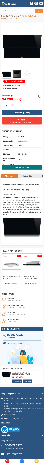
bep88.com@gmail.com (13, 418)
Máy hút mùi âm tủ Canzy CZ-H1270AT (31, 278)
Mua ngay (21, 121)
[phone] (7, 463)
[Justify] (39, 11)
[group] (22, 46)
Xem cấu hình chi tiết (22, 167)
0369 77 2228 (14, 445)
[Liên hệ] (36, 463)
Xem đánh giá (7, 95)
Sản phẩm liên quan (13, 251)
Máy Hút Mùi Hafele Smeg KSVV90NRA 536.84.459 (21, 374)
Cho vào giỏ (17, 381)
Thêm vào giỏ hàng (22, 113)
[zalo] (22, 463)
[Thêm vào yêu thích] (40, 96)
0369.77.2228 (9, 415)
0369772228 (15, 334)
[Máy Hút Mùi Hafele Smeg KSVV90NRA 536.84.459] (6, 376)
